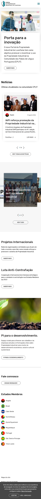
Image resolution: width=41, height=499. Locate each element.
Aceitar (14, 495)
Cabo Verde (10, 411)
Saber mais (10, 68)
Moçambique (10, 428)
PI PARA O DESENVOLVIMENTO (13, 357)
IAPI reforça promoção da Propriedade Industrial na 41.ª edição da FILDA (19, 122)
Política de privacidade (9, 482)
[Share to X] (8, 140)
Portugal (9, 433)
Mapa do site (5, 477)
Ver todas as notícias (20, 154)
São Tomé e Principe (13, 438)
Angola (8, 401)
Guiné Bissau (10, 417)
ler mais (9, 201)
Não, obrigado (25, 495)
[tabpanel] (20, 117)
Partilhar (8, 137)
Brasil (8, 406)
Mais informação (26, 491)
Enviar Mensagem (10, 383)
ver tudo (20, 222)
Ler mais (30, 137)
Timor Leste (10, 444)
